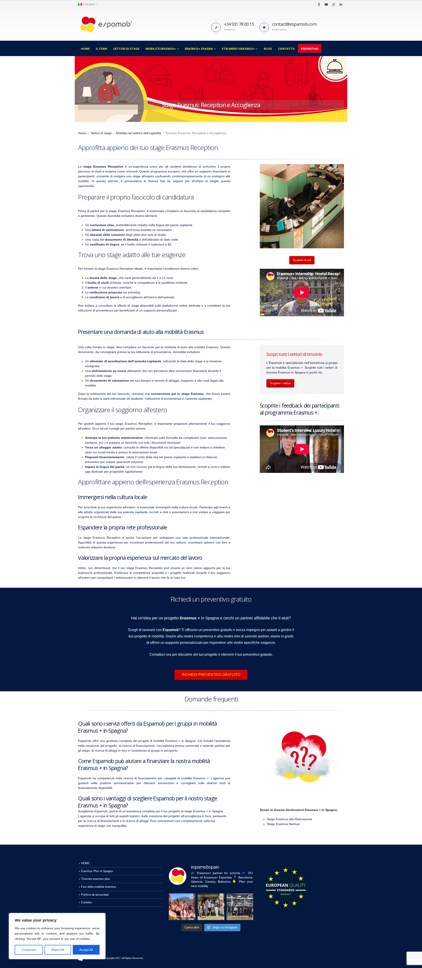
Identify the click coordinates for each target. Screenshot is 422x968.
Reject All (57, 950)
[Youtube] (326, 4)
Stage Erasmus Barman (283, 824)
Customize (29, 950)
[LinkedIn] (341, 4)
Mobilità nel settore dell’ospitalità (138, 133)
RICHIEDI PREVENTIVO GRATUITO (211, 675)
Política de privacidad (95, 894)
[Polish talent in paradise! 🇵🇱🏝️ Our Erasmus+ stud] (182, 906)
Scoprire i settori (280, 383)
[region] (57, 936)
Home (82, 133)
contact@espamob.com (294, 24)
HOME (85, 49)
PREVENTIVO (309, 49)
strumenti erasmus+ (238, 49)
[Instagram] (333, 4)
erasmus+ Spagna (199, 49)
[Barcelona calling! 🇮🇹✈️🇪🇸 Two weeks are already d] (211, 906)
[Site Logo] (105, 24)
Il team (101, 49)
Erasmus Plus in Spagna (97, 871)
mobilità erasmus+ (161, 49)
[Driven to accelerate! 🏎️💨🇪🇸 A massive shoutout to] (240, 906)
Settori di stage (126, 49)
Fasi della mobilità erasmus (98, 886)
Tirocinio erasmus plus (95, 878)
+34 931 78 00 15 (239, 24)
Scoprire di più (302, 260)
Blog (268, 49)
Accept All (86, 950)
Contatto (286, 49)
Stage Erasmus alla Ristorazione (289, 819)
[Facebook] (319, 4)
